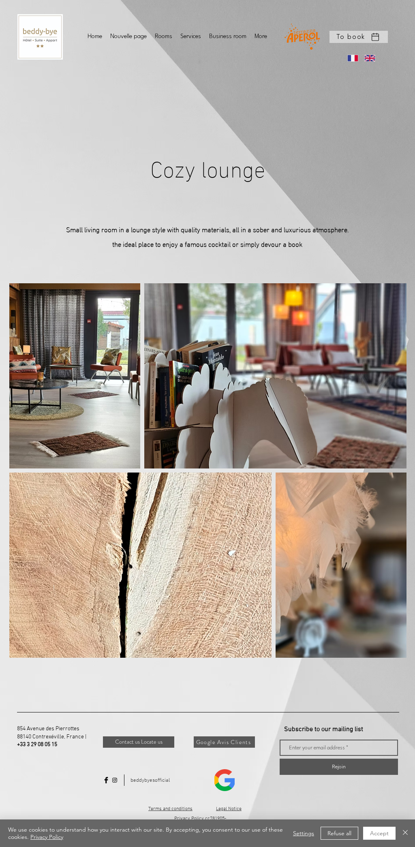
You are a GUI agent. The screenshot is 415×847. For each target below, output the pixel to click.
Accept (379, 833)
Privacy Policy (46, 837)
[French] (350, 58)
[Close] (405, 833)
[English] (366, 58)
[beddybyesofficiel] (106, 780)
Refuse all (339, 833)
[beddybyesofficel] (114, 780)
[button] (358, 37)
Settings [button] (303, 833)
